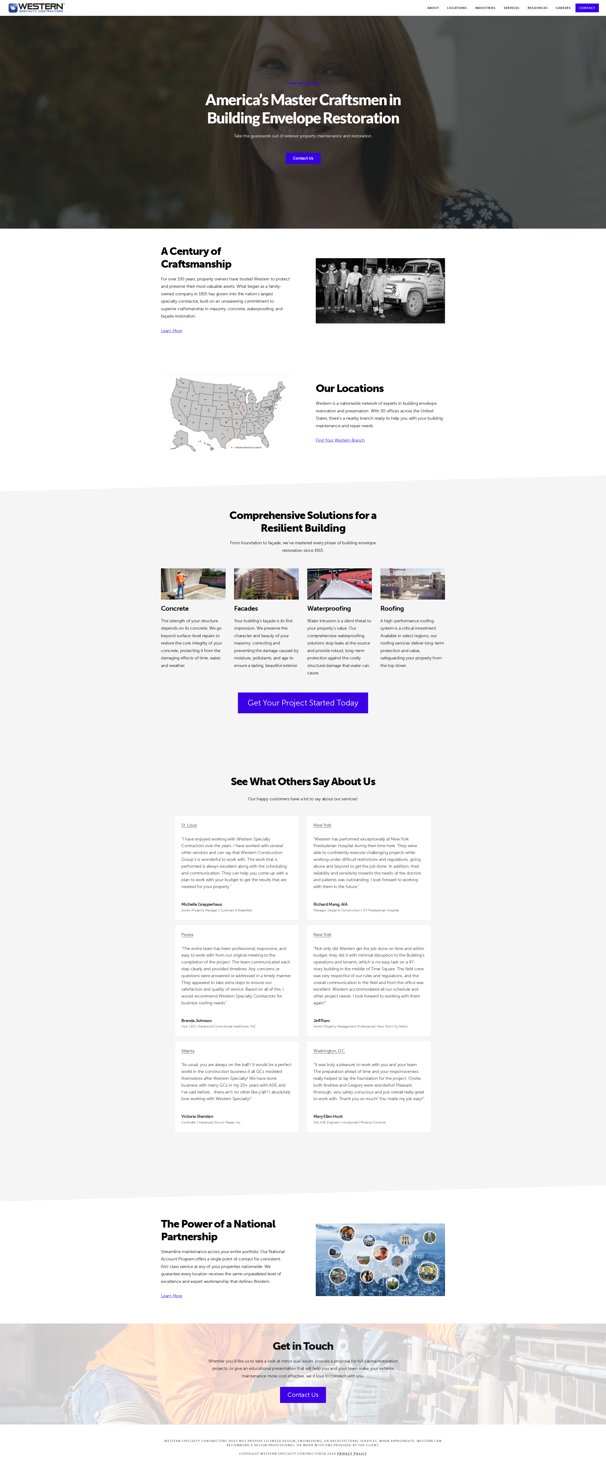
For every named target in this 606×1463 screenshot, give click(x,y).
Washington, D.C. (329, 1051)
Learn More (171, 330)
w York (325, 934)
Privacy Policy (352, 1453)
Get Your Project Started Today (303, 703)
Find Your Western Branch (340, 440)
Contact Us (303, 158)
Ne (316, 934)
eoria (188, 934)
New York (322, 825)
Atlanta (187, 1051)
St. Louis (189, 825)
